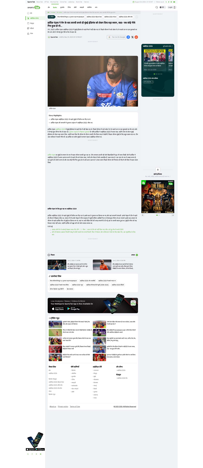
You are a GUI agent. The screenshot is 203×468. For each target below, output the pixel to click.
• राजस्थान (96, 370)
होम (31, 13)
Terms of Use (75, 407)
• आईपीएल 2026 (120, 370)
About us (53, 407)
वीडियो (32, 28)
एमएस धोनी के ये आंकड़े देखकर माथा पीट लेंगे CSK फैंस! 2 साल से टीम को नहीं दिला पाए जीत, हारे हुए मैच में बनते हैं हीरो (87, 230)
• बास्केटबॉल (74, 385)
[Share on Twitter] (132, 37)
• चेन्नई (95, 385)
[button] (48, 7)
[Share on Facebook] (128, 37)
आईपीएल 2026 (34, 18)
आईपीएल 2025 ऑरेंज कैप (55, 385)
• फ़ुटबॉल (73, 376)
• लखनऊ (95, 395)
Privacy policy (63, 407)
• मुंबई (94, 376)
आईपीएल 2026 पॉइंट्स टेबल (56, 382)
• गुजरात (95, 392)
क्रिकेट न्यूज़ (52, 394)
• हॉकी (72, 392)
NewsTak (40, 2)
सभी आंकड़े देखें (147, 82)
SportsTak (31, 2)
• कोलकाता (96, 379)
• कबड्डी (73, 382)
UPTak (46, 2)
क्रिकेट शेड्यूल (53, 379)
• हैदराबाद (95, 382)
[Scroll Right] (136, 17)
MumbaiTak (54, 2)
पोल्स (31, 33)
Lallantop (71, 2)
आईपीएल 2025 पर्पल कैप (55, 388)
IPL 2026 (59, 12)
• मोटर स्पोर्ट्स (74, 389)
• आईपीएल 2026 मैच (121, 378)
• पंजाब (95, 398)
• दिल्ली (95, 389)
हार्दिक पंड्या (51, 155)
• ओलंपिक (73, 373)
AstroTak (79, 2)
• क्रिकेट (73, 370)
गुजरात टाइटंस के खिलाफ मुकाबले (79, 132)
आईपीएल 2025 (60, 129)
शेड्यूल (32, 23)
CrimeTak (63, 2)
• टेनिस (73, 379)
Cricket (53, 12)
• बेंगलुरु (95, 373)
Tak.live (86, 2)
